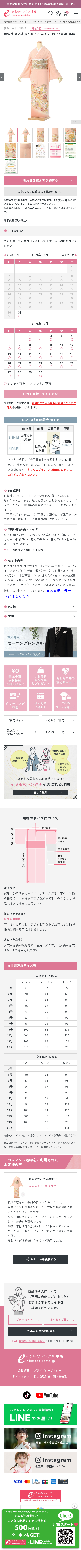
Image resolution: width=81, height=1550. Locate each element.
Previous (2, 77)
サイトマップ (21, 1376)
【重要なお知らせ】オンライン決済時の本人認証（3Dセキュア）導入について (40, 4)
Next (79, 77)
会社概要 (23, 1370)
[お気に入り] (51, 13)
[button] (74, 1505)
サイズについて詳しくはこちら (26, 550)
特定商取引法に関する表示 (50, 1376)
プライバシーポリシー (47, 1370)
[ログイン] (59, 13)
